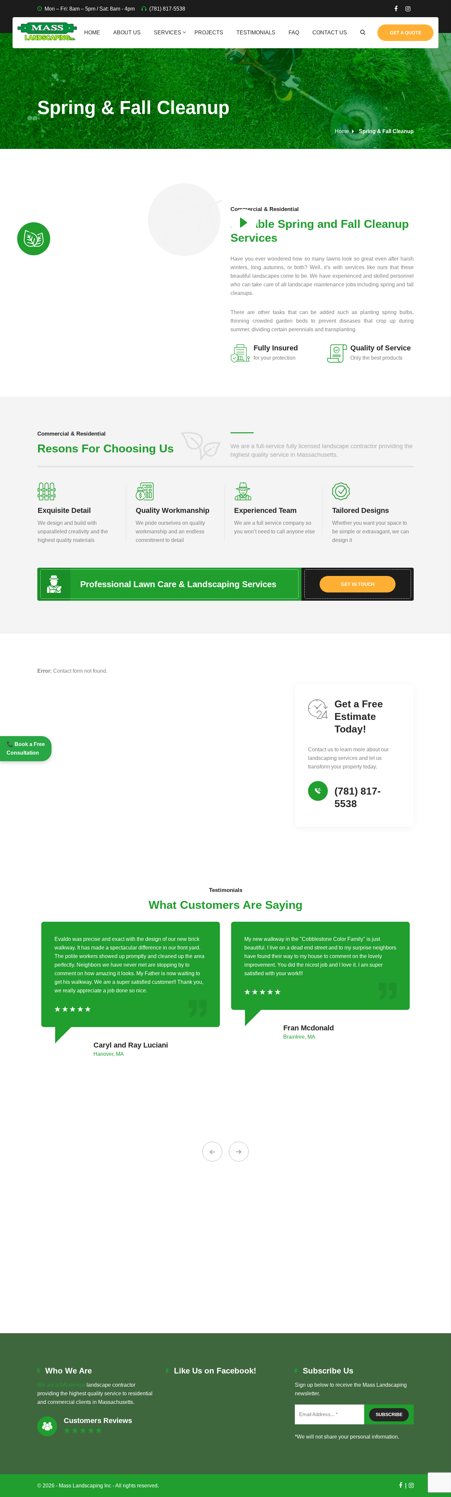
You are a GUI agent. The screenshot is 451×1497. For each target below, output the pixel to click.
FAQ (294, 32)
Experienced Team (265, 510)
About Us (127, 32)
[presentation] (212, 1151)
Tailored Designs (360, 510)
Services (167, 32)
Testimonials (255, 32)
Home (92, 32)
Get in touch (357, 584)
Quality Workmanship (172, 510)
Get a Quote (405, 32)
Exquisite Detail (64, 510)
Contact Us (329, 32)
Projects (208, 32)
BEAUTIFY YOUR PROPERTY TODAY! (225, 1290)
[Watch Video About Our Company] (244, 224)
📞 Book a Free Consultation (26, 748)
